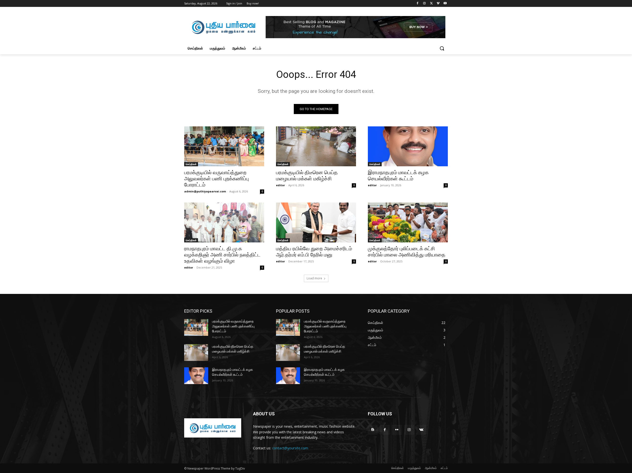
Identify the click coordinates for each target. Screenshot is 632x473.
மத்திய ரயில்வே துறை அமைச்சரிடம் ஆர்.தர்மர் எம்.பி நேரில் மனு (314, 252)
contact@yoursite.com (290, 448)
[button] (442, 48)
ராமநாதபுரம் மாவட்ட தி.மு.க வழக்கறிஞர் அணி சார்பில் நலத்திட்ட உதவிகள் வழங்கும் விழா (222, 255)
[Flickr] (397, 430)
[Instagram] (424, 3)
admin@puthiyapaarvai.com (205, 191)
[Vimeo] (438, 3)
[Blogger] (372, 430)
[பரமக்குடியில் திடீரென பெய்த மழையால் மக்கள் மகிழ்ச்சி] (316, 146)
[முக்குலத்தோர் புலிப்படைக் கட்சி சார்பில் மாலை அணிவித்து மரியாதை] (408, 222)
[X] (431, 3)
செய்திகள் (191, 164)
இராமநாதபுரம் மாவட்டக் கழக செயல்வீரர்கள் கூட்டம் (398, 175)
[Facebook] (417, 3)
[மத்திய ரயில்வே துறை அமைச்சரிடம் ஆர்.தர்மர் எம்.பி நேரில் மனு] (316, 222)
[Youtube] (445, 3)
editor (280, 185)
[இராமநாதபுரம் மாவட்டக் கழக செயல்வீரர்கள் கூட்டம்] (408, 146)
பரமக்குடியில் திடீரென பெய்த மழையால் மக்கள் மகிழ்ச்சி (307, 175)
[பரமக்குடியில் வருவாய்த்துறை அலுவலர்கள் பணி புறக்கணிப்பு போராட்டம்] (224, 146)
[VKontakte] (421, 430)
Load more (314, 278)
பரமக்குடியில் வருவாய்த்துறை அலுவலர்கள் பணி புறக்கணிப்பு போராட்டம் (216, 178)
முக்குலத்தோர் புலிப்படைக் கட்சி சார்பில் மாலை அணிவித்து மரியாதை (406, 252)
